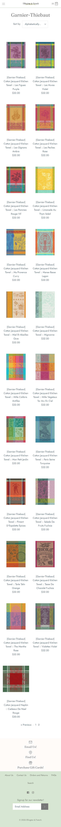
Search (31, 783)
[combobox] (35, 24)
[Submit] (44, 806)
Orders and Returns (39, 775)
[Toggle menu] (3, 3)
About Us (9, 775)
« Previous (26, 724)
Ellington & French (33, 819)
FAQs (53, 775)
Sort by (16, 24)
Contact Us (21, 775)
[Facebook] (28, 792)
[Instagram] (33, 792)
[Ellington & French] (30, 3)
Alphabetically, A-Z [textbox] (34, 24)
